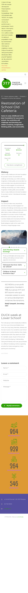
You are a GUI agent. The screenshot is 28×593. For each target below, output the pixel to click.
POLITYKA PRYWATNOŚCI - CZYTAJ (6, 68)
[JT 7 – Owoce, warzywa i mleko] (12, 83)
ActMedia (20, 517)
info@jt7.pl (7, 508)
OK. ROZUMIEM (21, 36)
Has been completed (14, 165)
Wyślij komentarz (13, 405)
